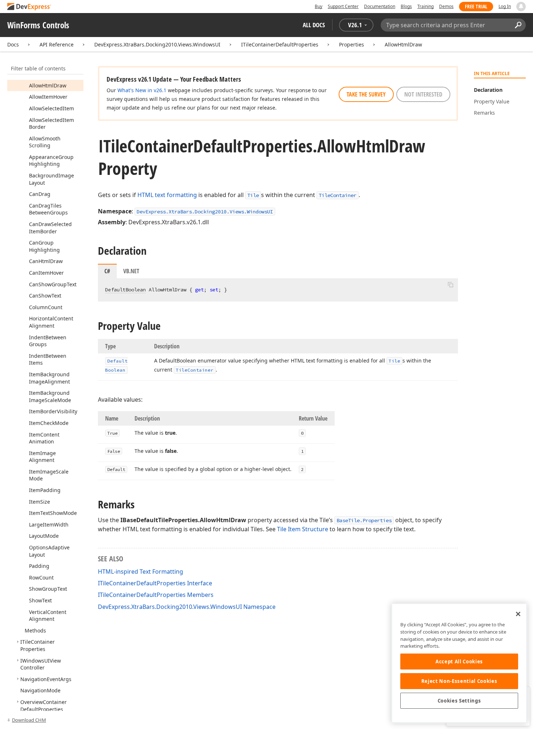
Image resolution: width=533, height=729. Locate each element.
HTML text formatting (167, 195)
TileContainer (337, 195)
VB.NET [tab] (131, 271)
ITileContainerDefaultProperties (279, 44)
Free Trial (476, 6)
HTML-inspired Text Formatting (140, 572)
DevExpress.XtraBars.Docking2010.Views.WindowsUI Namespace (187, 607)
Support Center (343, 6)
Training (425, 6)
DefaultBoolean (125, 289)
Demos (446, 6)
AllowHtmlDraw (403, 44)
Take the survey (366, 94)
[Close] (518, 614)
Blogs (406, 6)
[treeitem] (47, 85)
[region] (459, 663)
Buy (318, 6)
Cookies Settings (459, 700)
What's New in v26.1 (141, 90)
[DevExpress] (29, 7)
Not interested (423, 94)
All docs (314, 25)
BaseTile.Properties (364, 520)
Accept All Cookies (459, 661)
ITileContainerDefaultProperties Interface (155, 583)
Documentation (379, 6)
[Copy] (450, 284)
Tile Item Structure (302, 529)
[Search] (518, 25)
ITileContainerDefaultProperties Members (156, 595)
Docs (13, 44)
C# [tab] (107, 271)
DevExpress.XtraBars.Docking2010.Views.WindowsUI (157, 44)
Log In (505, 6)
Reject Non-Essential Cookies (459, 681)
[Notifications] (521, 6)
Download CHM (29, 720)
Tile (253, 195)
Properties (351, 44)
